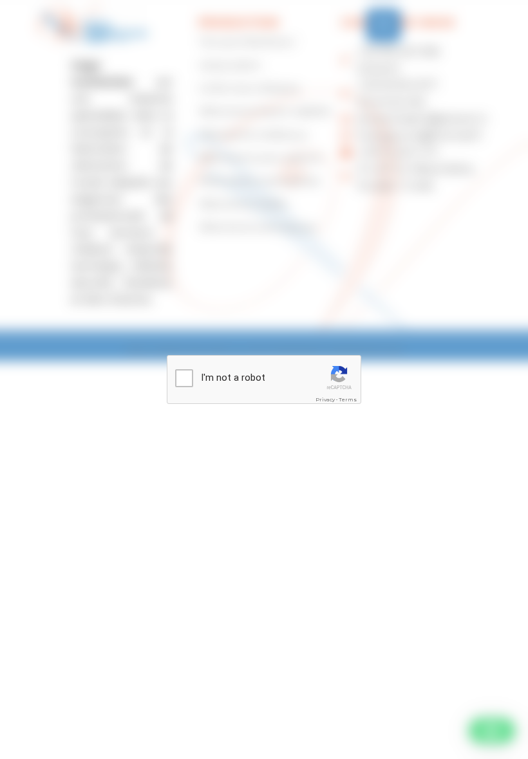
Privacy (325, 399)
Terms (348, 399)
